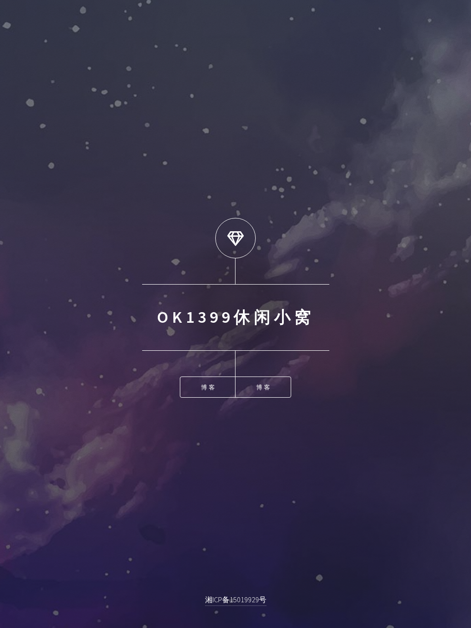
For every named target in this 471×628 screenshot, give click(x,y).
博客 (208, 387)
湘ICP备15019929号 (235, 599)
